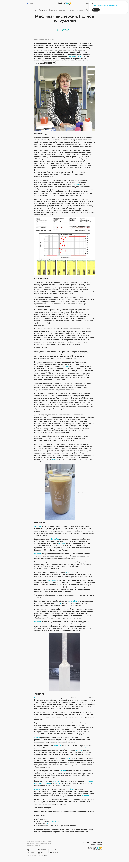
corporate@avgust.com (96, 844)
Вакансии (37, 841)
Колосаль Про (39, 783)
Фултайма (55, 539)
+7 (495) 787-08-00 (92, 842)
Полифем (69, 789)
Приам (57, 783)
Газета (49, 841)
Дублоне (55, 459)
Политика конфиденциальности (43, 843)
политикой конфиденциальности (107, 5)
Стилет (79, 56)
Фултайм (71, 56)
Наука (64, 30)
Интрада (89, 781)
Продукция (43, 10)
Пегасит (85, 796)
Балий (48, 783)
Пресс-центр (30, 841)
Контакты (43, 841)
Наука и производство (57, 10)
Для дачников (30, 843)
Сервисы (71, 10)
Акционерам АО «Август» (33, 845)
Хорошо (95, 10)
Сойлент (58, 603)
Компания (79, 10)
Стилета (79, 750)
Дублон (76, 184)
